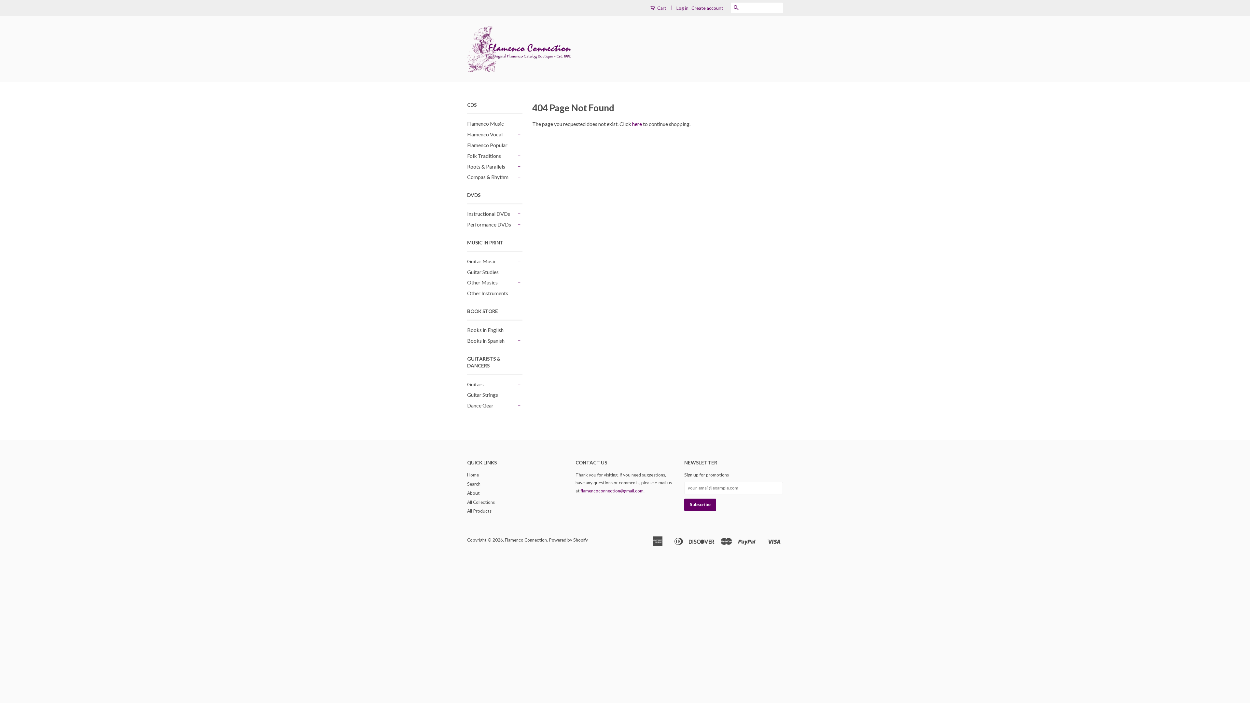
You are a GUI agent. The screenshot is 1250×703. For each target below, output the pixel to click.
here (637, 124)
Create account (707, 8)
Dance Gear (480, 405)
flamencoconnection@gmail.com (612, 490)
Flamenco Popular (487, 145)
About (473, 493)
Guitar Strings (482, 395)
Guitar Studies (483, 272)
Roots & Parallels (486, 166)
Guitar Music (481, 261)
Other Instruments (487, 293)
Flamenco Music (485, 123)
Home (473, 474)
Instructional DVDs (488, 214)
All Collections (481, 502)
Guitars (475, 384)
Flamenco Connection (526, 540)
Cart (661, 8)
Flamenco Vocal (485, 134)
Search (473, 484)
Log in (682, 8)
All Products (479, 511)
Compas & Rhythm (487, 177)
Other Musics (482, 282)
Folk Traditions (484, 156)
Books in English (485, 330)
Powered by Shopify (568, 540)
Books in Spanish (486, 341)
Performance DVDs (489, 224)
